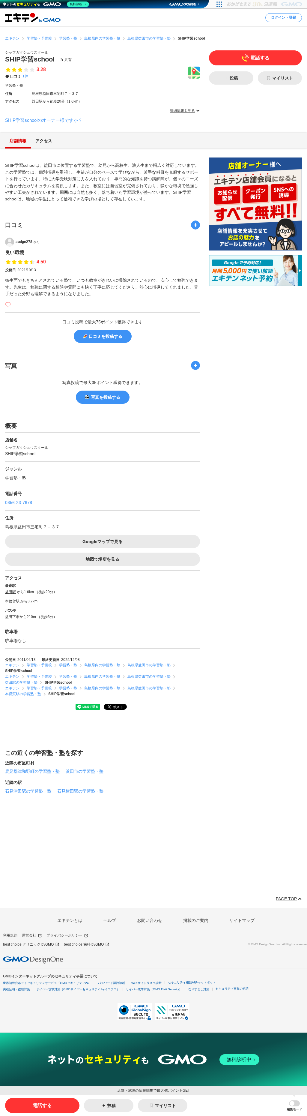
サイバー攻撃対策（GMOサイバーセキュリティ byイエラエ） (78, 989)
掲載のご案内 (195, 920)
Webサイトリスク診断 (146, 983)
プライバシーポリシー (64, 935)
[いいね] (8, 305)
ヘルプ (109, 920)
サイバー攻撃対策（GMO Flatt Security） (154, 989)
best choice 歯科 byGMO (84, 944)
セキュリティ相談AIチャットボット (192, 982)
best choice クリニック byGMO (28, 944)
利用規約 (10, 935)
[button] (294, 1105)
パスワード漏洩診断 (111, 983)
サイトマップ (242, 920)
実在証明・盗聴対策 (16, 989)
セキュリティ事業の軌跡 (232, 988)
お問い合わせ (149, 920)
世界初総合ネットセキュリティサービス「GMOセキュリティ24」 (47, 983)
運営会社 (29, 935)
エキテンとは (69, 920)
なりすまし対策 (198, 989)
